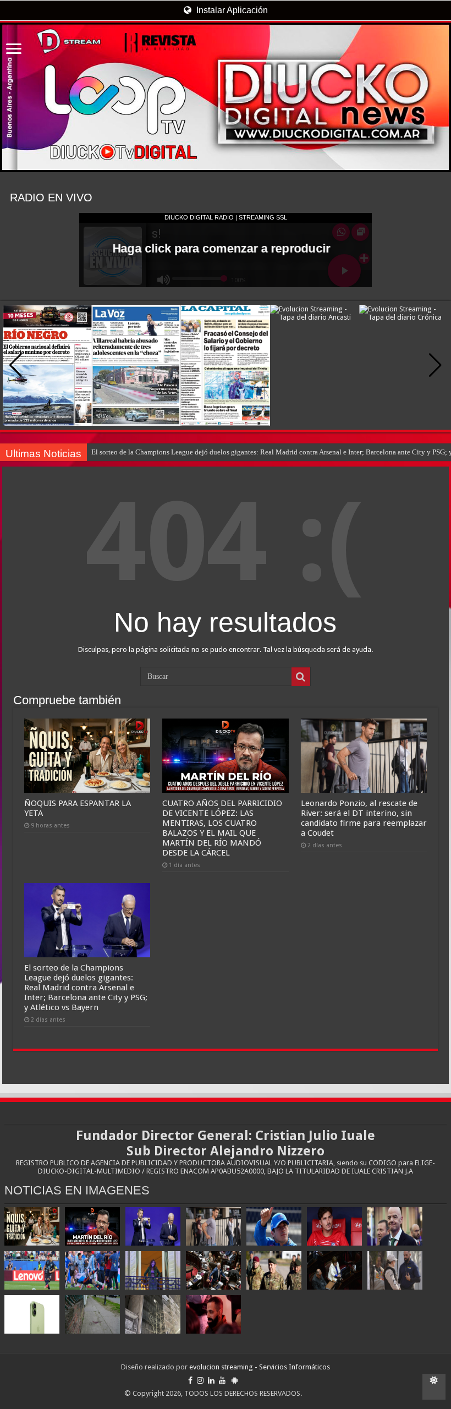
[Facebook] (190, 1380)
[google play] (234, 1380)
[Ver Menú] (14, 50)
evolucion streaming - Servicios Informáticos (259, 1367)
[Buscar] (301, 676)
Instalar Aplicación (231, 10)
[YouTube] (222, 1380)
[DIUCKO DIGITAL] (225, 97)
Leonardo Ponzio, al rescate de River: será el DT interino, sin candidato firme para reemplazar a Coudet (244, 452)
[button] (435, 365)
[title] (434, 1387)
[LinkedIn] (211, 1380)
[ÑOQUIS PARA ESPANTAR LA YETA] (31, 1226)
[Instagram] (200, 1380)
